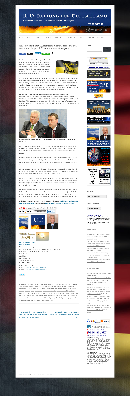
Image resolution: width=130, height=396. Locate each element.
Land (47, 293)
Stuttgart (62, 298)
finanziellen (55, 288)
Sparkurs (56, 298)
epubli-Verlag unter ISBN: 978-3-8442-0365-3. (59, 203)
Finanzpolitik (50, 284)
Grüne (40, 291)
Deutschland (22, 288)
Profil (29, 37)
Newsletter (47, 37)
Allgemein (43, 284)
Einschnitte (43, 288)
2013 (75, 284)
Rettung (53, 295)
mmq (66, 293)
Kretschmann (42, 293)
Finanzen (49, 288)
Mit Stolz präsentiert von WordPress (42, 374)
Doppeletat (33, 288)
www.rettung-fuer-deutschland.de (36, 270)
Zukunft (39, 300)
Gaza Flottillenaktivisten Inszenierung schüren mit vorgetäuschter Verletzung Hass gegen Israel (98, 255)
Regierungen (47, 295)
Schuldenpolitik (39, 298)
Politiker (34, 295)
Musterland (71, 293)
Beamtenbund (52, 286)
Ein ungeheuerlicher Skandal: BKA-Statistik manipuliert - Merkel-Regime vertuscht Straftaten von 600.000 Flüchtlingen (99, 280)
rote (57, 295)
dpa (38, 288)
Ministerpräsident (59, 293)
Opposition (28, 295)
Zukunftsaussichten (47, 300)
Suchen (89, 45)
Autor (81, 37)
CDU (67, 286)
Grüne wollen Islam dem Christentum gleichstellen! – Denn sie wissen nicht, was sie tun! (64, 314)
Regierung (40, 295)
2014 (20, 286)
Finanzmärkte (63, 288)
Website (37, 37)
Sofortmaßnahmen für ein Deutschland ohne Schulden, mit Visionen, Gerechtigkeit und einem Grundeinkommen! (33, 314)
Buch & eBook (59, 37)
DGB (28, 288)
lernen (51, 293)
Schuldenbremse (29, 298)
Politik (56, 284)
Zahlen (34, 300)
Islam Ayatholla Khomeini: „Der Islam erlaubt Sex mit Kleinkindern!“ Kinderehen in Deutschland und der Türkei (99, 307)
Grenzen (21, 291)
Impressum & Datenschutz (96, 37)
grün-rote (27, 291)
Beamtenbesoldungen (41, 286)
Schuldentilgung (48, 298)
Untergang (68, 298)
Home (21, 37)
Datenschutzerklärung (25, 374)
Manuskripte (71, 37)
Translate (105, 63)
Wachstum (75, 298)
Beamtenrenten (61, 286)
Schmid (61, 295)
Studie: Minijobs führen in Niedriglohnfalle (99, 273)
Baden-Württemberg (28, 286)
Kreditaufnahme (28, 293)
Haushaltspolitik (63, 291)
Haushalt (45, 291)
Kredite (36, 293)
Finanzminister (72, 288)
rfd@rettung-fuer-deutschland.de (35, 267)
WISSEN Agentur (24, 244)
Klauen (21, 293)
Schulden (66, 295)
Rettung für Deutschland (27, 242)
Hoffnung (71, 291)
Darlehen (71, 286)
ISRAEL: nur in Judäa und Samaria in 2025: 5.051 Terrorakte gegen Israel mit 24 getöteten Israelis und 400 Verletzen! (98, 243)
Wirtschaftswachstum (25, 300)
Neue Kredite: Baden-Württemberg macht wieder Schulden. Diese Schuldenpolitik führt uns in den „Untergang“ (98, 298)
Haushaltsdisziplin (53, 291)
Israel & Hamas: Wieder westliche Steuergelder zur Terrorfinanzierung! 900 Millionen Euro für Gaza (98, 237)
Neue (23, 295)
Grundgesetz (34, 291)
